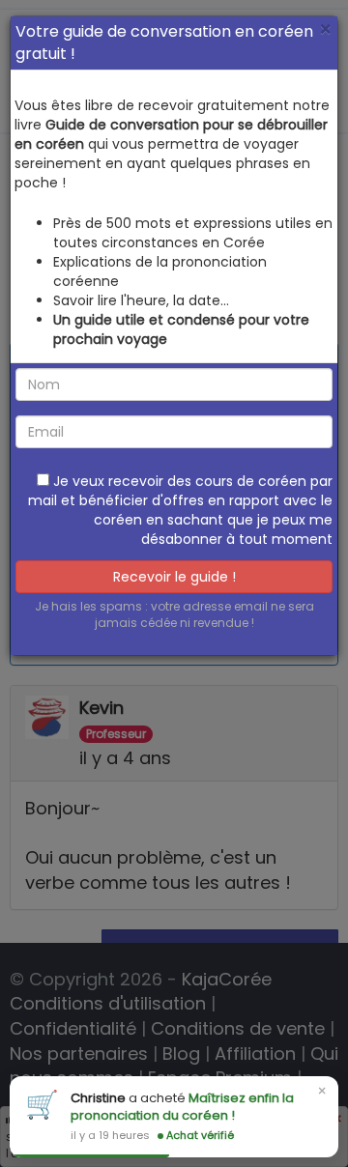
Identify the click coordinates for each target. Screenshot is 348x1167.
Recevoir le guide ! (174, 576)
